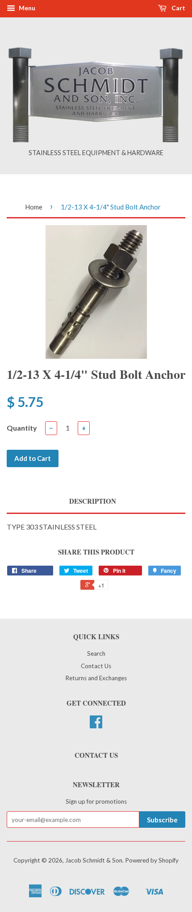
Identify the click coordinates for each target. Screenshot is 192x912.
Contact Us (96, 666)
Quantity (22, 427)
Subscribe (162, 820)
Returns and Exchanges (96, 678)
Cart (177, 8)
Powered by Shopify (152, 860)
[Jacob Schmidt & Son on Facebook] (96, 724)
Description (92, 501)
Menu (26, 8)
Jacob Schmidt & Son (93, 860)
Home (33, 207)
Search (96, 653)
